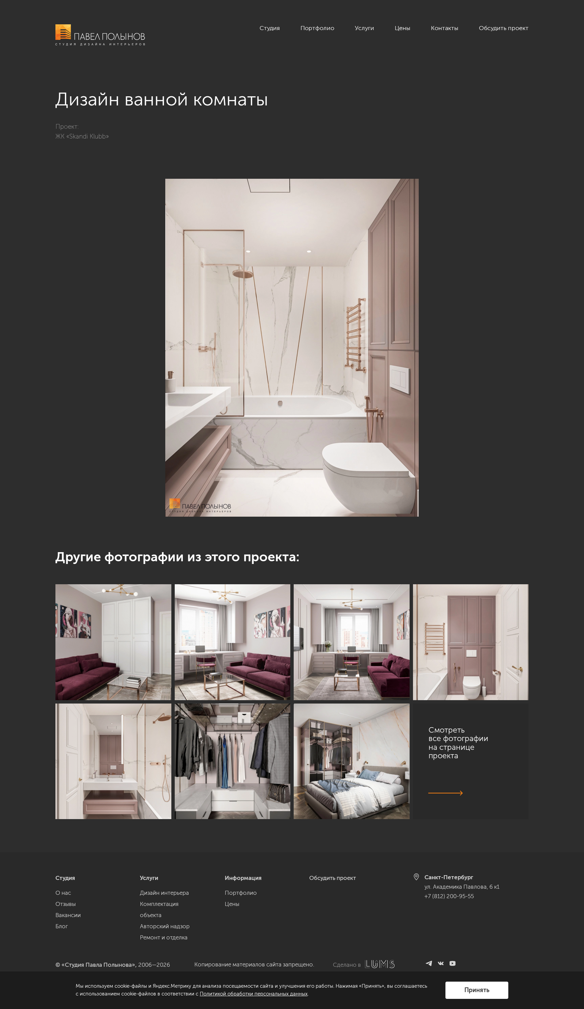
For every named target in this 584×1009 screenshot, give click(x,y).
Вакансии (68, 915)
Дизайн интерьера (164, 892)
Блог (61, 926)
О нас (63, 892)
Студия (270, 28)
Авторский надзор (165, 926)
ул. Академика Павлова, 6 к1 (462, 886)
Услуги (364, 28)
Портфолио (317, 28)
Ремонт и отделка (164, 937)
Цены (402, 28)
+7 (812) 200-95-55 (449, 896)
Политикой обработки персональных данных (254, 994)
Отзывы (65, 904)
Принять (476, 990)
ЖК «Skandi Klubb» (82, 136)
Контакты (444, 28)
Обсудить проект (504, 28)
